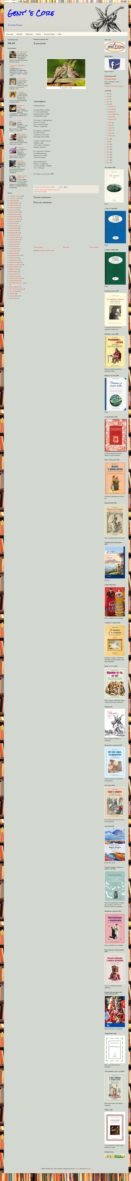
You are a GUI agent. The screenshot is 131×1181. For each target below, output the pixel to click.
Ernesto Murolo (13, 228)
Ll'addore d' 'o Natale (21, 106)
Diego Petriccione (14, 214)
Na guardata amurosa (15, 255)
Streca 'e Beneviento (113, 114)
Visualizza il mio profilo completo (114, 86)
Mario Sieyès (12, 253)
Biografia (19, 34)
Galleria (38, 34)
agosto (110, 122)
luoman (77, 1168)
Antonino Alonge (14, 207)
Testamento (20, 161)
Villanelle (12, 293)
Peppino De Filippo (14, 262)
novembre (111, 109)
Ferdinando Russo (14, 233)
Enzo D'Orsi (12, 223)
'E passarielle (111, 117)
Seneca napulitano (14, 287)
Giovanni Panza (13, 242)
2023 (108, 101)
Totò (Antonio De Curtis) (16, 289)
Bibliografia (29, 34)
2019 (108, 144)
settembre (111, 112)
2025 (108, 96)
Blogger (89, 1168)
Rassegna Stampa (49, 34)
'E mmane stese (112, 119)
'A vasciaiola (20, 92)
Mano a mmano (21, 134)
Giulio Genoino (13, 244)
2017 (108, 149)
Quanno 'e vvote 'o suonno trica (22, 176)
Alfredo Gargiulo (14, 205)
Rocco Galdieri (13, 274)
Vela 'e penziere (13, 291)
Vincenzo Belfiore (14, 296)
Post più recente (38, 247)
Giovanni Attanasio (14, 237)
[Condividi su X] (63, 187)
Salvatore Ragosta (14, 280)
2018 (108, 147)
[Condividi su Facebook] (65, 187)
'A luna (19, 121)
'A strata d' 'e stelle (14, 198)
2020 (108, 141)
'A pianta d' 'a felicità (15, 196)
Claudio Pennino (44, 190)
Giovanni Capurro (14, 239)
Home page (9, 34)
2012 (108, 162)
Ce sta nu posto (21, 79)
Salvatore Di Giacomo (15, 278)
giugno (110, 128)
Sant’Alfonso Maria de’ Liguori (17, 283)
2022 (108, 104)
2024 (108, 99)
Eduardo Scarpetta (14, 221)
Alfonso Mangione (14, 203)
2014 (108, 157)
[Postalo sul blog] (61, 187)
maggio (110, 130)
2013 (108, 160)
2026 (108, 94)
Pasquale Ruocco (14, 260)
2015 (108, 155)
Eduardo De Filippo (14, 219)
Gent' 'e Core (31, 13)
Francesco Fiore (13, 235)
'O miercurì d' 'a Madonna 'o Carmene (17, 66)
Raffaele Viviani (13, 269)
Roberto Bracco (13, 271)
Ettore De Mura (13, 230)
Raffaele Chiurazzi (14, 267)
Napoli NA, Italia (42, 191)
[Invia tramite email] (59, 187)
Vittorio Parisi (13, 298)
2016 (108, 152)
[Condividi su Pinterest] (67, 187)
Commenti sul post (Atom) (47, 250)
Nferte (60, 34)
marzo (110, 133)
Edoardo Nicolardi (14, 217)
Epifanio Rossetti (14, 226)
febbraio (110, 136)
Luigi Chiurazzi (13, 251)
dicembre (111, 106)
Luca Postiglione (14, 248)
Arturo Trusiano (13, 210)
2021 (108, 139)
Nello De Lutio (13, 258)
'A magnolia (20, 147)
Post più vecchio (93, 247)
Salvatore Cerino (14, 276)
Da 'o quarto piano (22, 52)
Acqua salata (12, 200)
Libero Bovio (13, 246)
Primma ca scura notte (53, 190)
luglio (110, 125)
